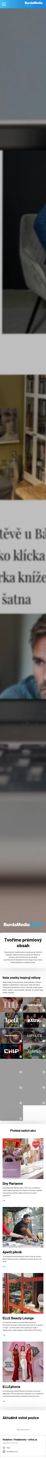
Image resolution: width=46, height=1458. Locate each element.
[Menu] (4, 4)
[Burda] (35, 4)
